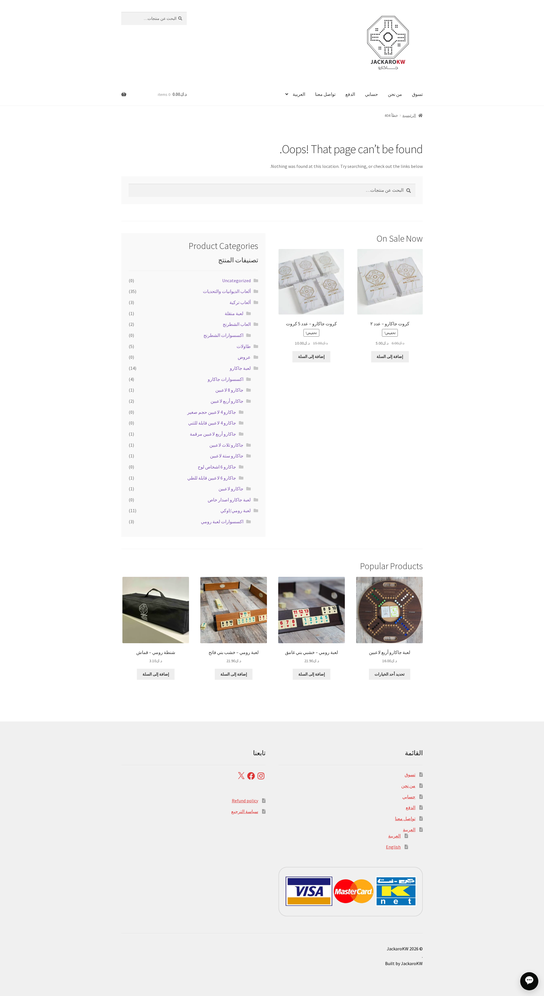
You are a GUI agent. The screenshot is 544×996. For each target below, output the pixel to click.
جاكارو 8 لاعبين (229, 390)
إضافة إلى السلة (390, 356)
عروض (244, 357)
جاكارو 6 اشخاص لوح (217, 467)
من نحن (395, 94)
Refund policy (245, 800)
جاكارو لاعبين (230, 488)
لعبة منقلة (234, 313)
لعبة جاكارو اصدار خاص (229, 500)
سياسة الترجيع (244, 811)
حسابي (371, 94)
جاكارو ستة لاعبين (226, 456)
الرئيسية (409, 115)
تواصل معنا (325, 94)
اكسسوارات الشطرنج (223, 335)
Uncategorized (236, 280)
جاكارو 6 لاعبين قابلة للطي (211, 478)
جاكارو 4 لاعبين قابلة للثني (212, 423)
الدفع (350, 94)
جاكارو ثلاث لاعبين (226, 445)
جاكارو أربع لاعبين (227, 401)
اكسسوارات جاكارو (225, 379)
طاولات (244, 346)
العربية (299, 94)
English (393, 847)
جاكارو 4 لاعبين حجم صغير (211, 412)
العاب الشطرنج (237, 324)
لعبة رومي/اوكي (235, 510)
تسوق (417, 94)
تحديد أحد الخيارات (390, 674)
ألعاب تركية (240, 302)
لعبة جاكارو (240, 368)
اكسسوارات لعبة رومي (222, 521)
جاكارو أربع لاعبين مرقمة (213, 434)
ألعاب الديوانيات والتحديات (227, 291)
